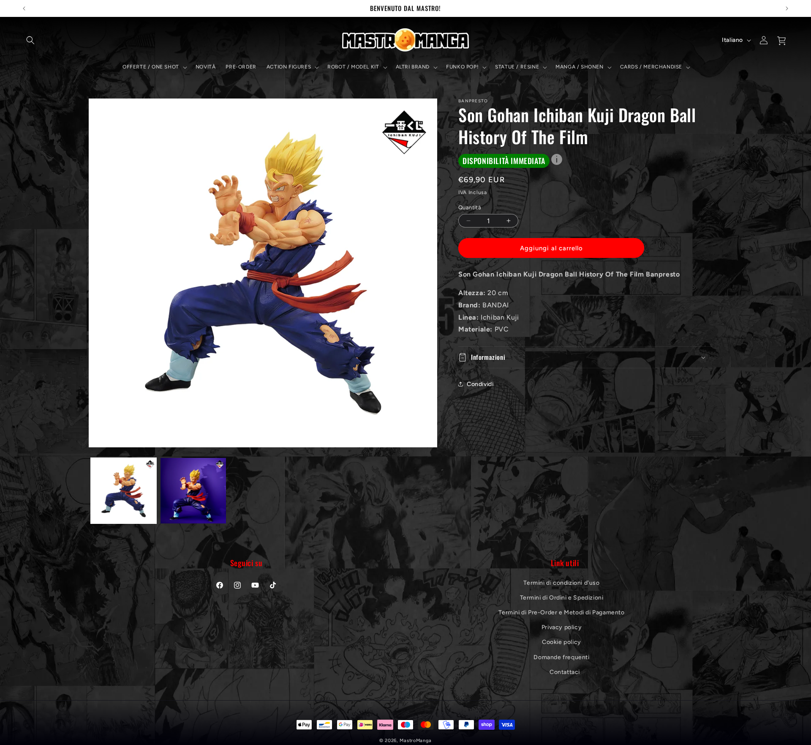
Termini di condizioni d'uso (561, 582)
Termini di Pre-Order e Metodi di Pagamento (561, 612)
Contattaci (565, 671)
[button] (30, 40)
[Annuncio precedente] (24, 8)
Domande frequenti (561, 656)
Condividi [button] (480, 384)
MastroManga (416, 740)
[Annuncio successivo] (787, 8)
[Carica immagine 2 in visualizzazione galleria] (193, 490)
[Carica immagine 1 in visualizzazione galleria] (123, 490)
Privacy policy (562, 627)
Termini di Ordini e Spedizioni (562, 597)
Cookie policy (561, 642)
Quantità (469, 207)
